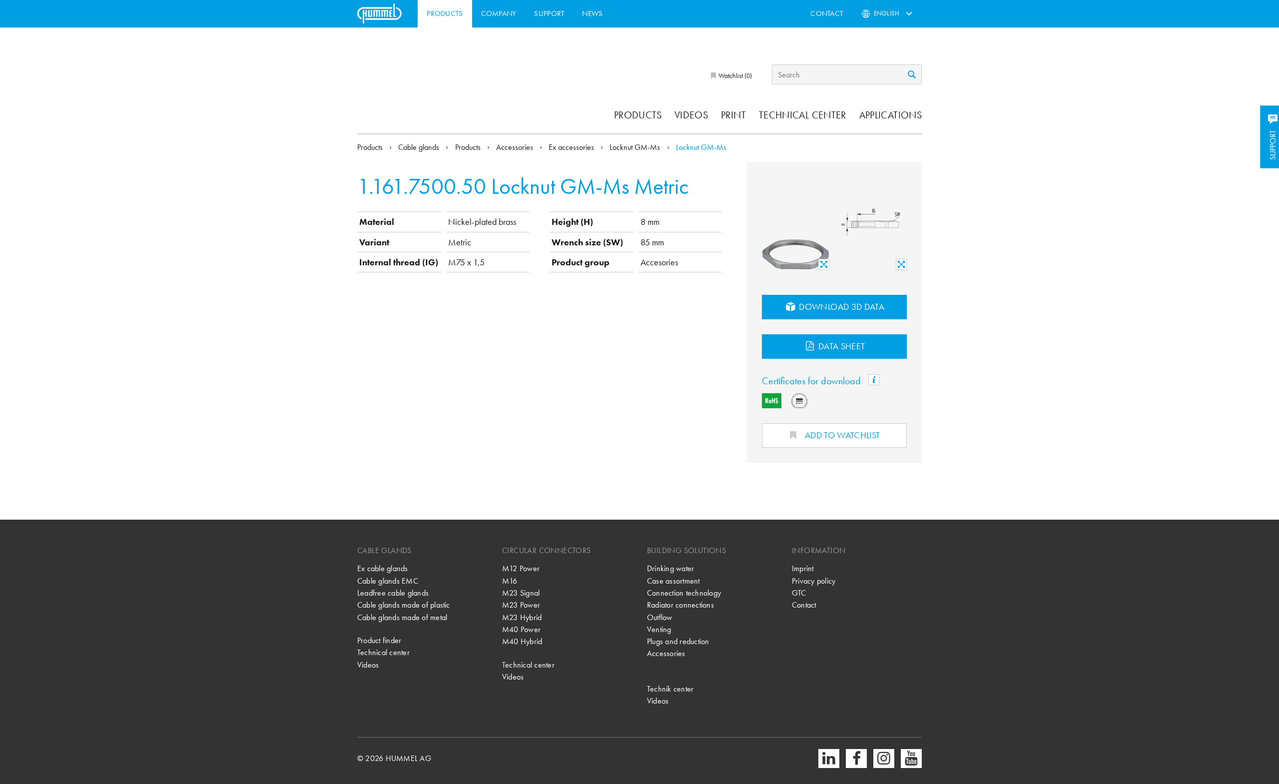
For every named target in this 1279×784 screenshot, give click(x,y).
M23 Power (521, 605)
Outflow (659, 617)
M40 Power (521, 629)
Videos (691, 114)
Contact (826, 13)
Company (499, 13)
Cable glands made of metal (402, 617)
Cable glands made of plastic (403, 605)
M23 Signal (521, 593)
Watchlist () (734, 75)
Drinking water (670, 568)
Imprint (803, 568)
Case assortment (673, 581)
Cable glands (419, 147)
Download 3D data (840, 306)
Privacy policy (813, 581)
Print (733, 114)
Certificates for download (812, 380)
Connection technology (684, 593)
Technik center (670, 689)
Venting (659, 629)
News (592, 13)
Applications (890, 114)
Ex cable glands (382, 568)
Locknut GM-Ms (636, 147)
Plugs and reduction (678, 641)
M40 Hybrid (522, 641)
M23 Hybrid (522, 617)
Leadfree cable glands (393, 593)
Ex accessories (572, 147)
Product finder (379, 640)
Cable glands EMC (387, 581)
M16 (510, 581)
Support (549, 13)
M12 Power (521, 568)
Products (445, 13)
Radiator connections (680, 605)
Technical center (802, 114)
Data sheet (840, 346)
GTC (799, 593)
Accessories (515, 147)
